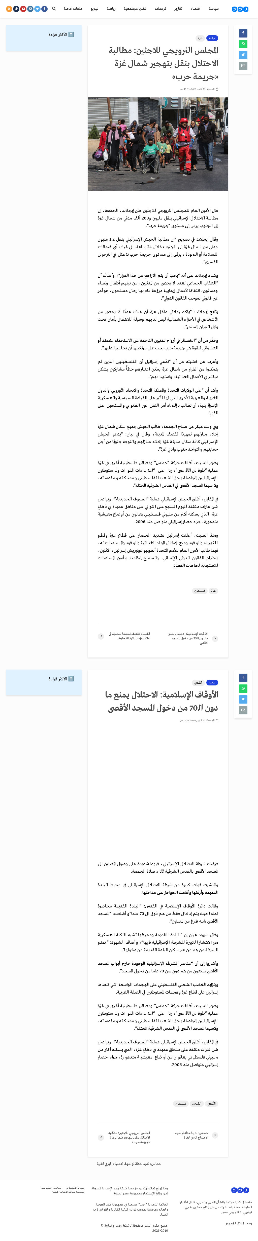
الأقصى (198, 683)
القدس (196, 1104)
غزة (200, 38)
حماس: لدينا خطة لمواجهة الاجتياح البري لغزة (129, 1163)
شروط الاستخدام (75, 1188)
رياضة (111, 8)
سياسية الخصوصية (51, 1188)
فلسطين (200, 591)
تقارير (178, 8)
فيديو (95, 8)
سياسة (214, 8)
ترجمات (160, 8)
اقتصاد (195, 8)
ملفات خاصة (72, 8)
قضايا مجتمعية (135, 8)
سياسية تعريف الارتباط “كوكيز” (68, 1192)
